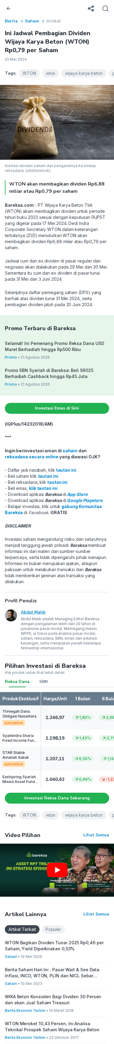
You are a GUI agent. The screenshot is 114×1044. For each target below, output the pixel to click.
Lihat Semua (96, 835)
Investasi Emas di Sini (57, 408)
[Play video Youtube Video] (57, 870)
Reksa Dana (17, 681)
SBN (43, 681)
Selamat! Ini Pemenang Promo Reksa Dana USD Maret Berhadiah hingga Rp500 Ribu (54, 346)
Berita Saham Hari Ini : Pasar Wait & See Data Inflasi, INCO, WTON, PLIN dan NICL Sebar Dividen (52, 973)
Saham (32, 21)
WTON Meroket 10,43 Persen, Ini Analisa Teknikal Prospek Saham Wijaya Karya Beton (52, 1026)
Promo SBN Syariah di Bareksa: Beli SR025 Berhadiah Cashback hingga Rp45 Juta (49, 373)
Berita (11, 21)
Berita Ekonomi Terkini (25, 1010)
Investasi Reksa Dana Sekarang (57, 798)
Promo (11, 357)
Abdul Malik (33, 612)
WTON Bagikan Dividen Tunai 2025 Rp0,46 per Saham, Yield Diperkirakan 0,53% (54, 945)
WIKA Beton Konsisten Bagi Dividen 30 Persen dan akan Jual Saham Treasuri (53, 999)
